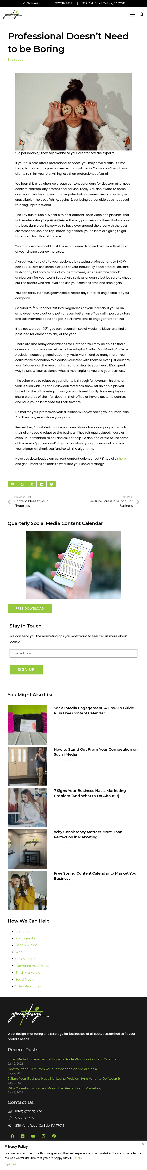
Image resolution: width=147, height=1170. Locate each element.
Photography (25, 938)
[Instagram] (43, 1136)
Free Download (30, 608)
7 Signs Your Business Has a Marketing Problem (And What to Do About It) (65, 1078)
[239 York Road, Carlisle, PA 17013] (11, 1125)
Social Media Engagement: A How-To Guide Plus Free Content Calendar (63, 1059)
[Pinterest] (54, 1136)
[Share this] (22, 484)
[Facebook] (12, 1136)
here (122, 458)
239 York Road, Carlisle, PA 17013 (104, 3)
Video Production (28, 986)
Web (19, 952)
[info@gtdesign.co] (11, 1111)
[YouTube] (33, 1136)
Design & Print (26, 945)
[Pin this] (51, 484)
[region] (73, 1155)
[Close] (143, 1144)
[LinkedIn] (23, 1136)
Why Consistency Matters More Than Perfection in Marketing (54, 1088)
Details (77, 1158)
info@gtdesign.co (33, 3)
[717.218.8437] (11, 1118)
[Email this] (12, 484)
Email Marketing (27, 972)
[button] (132, 14)
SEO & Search (25, 959)
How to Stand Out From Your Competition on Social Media (52, 1069)
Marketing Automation (32, 966)
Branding (22, 931)
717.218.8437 (63, 3)
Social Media (24, 979)
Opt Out (10, 1164)
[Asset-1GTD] (12, 14)
